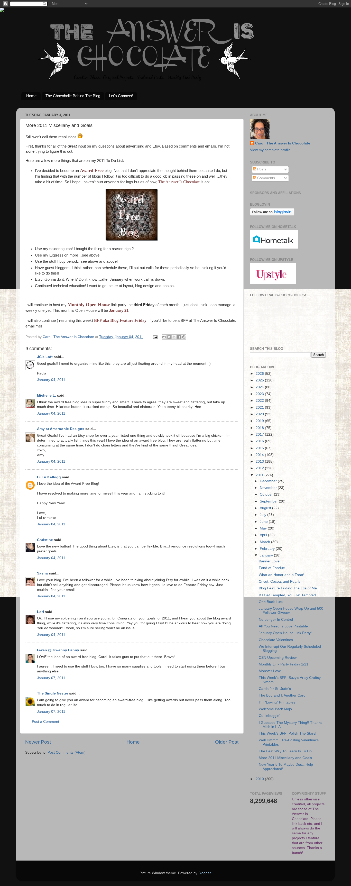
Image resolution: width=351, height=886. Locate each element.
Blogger (204, 873)
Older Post (226, 742)
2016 (260, 441)
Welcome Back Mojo (275, 709)
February (268, 549)
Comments (265, 178)
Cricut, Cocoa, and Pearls (279, 581)
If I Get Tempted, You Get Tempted (287, 595)
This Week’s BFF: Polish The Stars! (287, 733)
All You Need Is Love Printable (283, 626)
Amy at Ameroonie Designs (60, 429)
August (266, 508)
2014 (260, 455)
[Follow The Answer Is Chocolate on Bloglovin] (272, 214)
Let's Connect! (121, 96)
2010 (260, 779)
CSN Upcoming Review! (278, 658)
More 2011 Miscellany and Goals (285, 758)
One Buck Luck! (271, 602)
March (265, 542)
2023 (260, 394)
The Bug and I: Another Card (282, 695)
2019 (260, 421)
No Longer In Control (276, 620)
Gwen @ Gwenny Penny (58, 650)
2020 (260, 414)
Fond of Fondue (272, 568)
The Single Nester (52, 693)
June (264, 522)
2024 (260, 387)
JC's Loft (45, 357)
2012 (260, 468)
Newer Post (38, 742)
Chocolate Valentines (276, 640)
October (267, 494)
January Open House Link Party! (285, 633)
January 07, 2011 (51, 678)
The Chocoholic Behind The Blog (72, 96)
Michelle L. (46, 395)
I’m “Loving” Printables (277, 702)
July (263, 515)
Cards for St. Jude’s (275, 689)
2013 (260, 461)
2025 (260, 380)
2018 (260, 428)
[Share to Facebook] (178, 337)
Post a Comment (45, 722)
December (269, 481)
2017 (260, 434)
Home (31, 96)
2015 (260, 448)
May (264, 528)
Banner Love (269, 561)
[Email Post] (155, 337)
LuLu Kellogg (49, 477)
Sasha (42, 573)
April (264, 535)
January (267, 555)
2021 (260, 407)
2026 (260, 374)
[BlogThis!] (169, 337)
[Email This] (164, 337)
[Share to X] (174, 337)
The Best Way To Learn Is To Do (285, 751)
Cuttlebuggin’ (269, 716)
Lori (40, 612)
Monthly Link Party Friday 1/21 (283, 664)
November (269, 488)
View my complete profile (270, 150)
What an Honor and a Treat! (281, 575)
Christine (45, 540)
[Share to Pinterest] (183, 337)
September (269, 501)
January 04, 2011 (51, 380)
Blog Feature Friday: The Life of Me (288, 588)
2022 (260, 401)
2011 (260, 475)
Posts (261, 169)
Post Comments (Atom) (67, 752)
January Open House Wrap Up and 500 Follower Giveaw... (291, 611)
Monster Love (270, 671)
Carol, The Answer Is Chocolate (282, 143)
